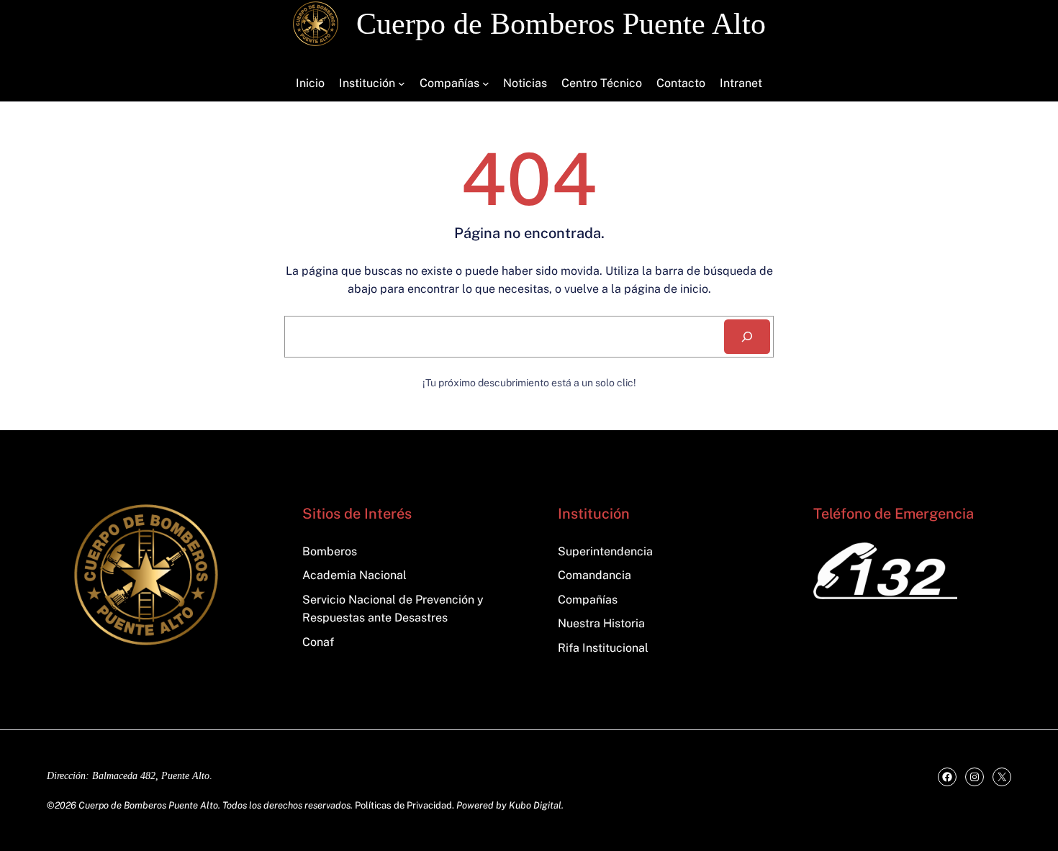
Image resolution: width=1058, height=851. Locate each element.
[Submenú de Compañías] (485, 83)
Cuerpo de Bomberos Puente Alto (561, 23)
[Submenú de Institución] (401, 83)
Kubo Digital (535, 805)
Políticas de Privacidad (403, 805)
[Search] (747, 336)
